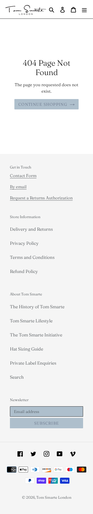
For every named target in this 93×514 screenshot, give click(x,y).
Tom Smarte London (53, 497)
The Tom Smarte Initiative (36, 335)
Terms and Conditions (32, 257)
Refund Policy (24, 271)
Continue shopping (42, 104)
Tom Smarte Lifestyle (31, 321)
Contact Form (23, 175)
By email (18, 186)
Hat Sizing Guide (26, 349)
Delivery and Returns (31, 229)
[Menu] (84, 9)
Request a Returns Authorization (41, 197)
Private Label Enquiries (33, 363)
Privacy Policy (24, 243)
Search (17, 377)
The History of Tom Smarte (37, 306)
